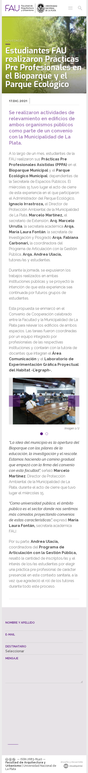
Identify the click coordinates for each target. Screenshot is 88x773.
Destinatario (15, 646)
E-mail (10, 634)
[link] (31, 8)
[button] (70, 8)
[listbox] (44, 651)
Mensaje (11, 658)
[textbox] (44, 627)
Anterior (14, 401)
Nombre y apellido (20, 622)
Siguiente (73, 401)
